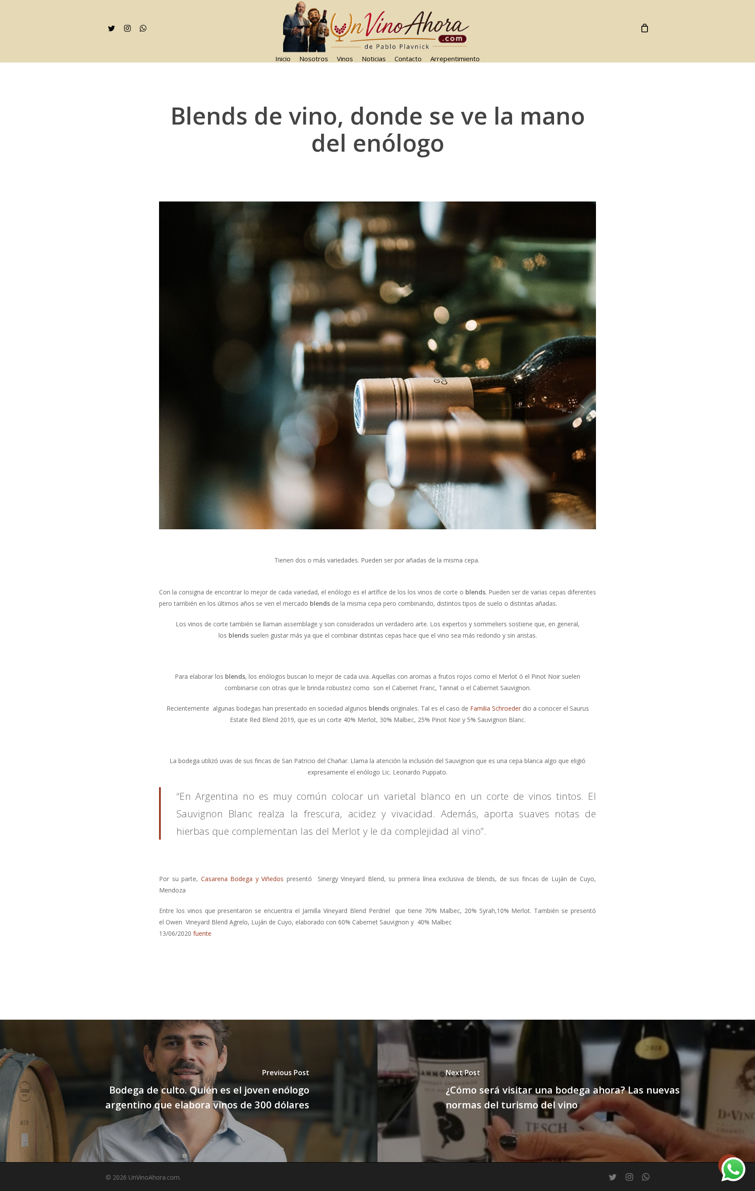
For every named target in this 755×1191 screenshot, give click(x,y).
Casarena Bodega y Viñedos (242, 879)
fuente (202, 933)
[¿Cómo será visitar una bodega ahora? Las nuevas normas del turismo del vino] (566, 1091)
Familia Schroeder (495, 708)
